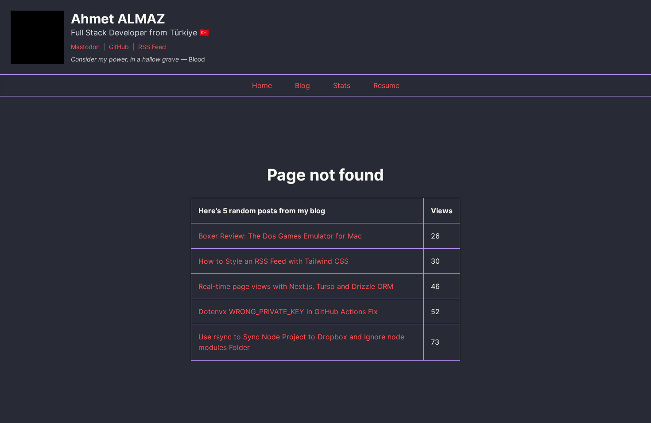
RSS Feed (152, 46)
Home (262, 85)
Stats (341, 85)
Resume (386, 85)
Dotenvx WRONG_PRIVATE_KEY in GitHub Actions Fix (288, 311)
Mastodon (85, 46)
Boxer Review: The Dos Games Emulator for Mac (280, 235)
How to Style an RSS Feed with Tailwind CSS (273, 261)
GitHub (119, 46)
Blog (302, 85)
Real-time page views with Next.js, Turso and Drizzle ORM (295, 286)
